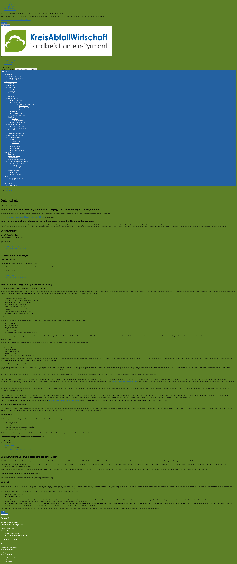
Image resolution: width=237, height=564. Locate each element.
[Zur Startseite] (56, 55)
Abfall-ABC (12, 97)
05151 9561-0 (12, 246)
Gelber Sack (12, 93)
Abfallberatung (13, 98)
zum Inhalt (7, 2)
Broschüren (16, 146)
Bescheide (11, 132)
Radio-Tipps (16, 141)
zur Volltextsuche (10, 10)
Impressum (8, 64)
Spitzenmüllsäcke (18, 174)
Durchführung (24, 106)
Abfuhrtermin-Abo (18, 126)
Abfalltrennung (17, 102)
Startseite (7, 189)
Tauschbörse (12, 185)
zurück (3, 512)
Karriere (7, 176)
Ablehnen (3, 23)
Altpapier (11, 84)
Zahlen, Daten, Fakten (15, 78)
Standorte (7, 152)
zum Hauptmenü (10, 4)
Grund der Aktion (25, 108)
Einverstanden (5, 25)
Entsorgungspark (17, 121)
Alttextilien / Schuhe (18, 167)
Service (6, 95)
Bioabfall (11, 85)
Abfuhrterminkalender (19, 128)
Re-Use (14, 111)
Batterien (15, 169)
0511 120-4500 (12, 445)
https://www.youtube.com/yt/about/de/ (124, 381)
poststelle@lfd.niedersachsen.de (17, 449)
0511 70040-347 (13, 275)
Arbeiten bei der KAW (15, 178)
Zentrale (11, 154)
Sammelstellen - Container (17, 163)
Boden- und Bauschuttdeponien (18, 161)
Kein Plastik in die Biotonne (25, 104)
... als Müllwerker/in (14, 182)
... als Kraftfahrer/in (14, 180)
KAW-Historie (13, 80)
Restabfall (11, 89)
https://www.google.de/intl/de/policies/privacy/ (64, 400)
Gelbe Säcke (16, 172)
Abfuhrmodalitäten (10, 82)
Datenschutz (8, 62)
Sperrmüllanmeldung (19, 122)
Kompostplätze (13, 158)
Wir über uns (8, 74)
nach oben (4, 514)
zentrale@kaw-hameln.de (15, 248)
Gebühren (11, 117)
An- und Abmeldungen (16, 135)
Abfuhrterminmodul (14, 124)
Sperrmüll (11, 91)
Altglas (14, 165)
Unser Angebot (17, 113)
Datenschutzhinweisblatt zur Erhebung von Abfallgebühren (24, 217)
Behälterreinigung (14, 137)
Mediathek (11, 139)
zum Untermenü (9, 6)
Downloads (12, 145)
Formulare (15, 148)
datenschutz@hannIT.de (15, 277)
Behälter (15, 119)
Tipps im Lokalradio (18, 115)
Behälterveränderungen (16, 134)
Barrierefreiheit (9, 60)
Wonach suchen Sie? (8, 69)
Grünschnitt (12, 87)
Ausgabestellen (13, 171)
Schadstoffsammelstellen (16, 159)
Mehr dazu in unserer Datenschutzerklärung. (16, 20)
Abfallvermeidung (18, 100)
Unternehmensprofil (15, 76)
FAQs (21, 109)
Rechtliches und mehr (19, 150)
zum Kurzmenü (9, 8)
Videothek (15, 143)
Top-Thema (8, 183)
